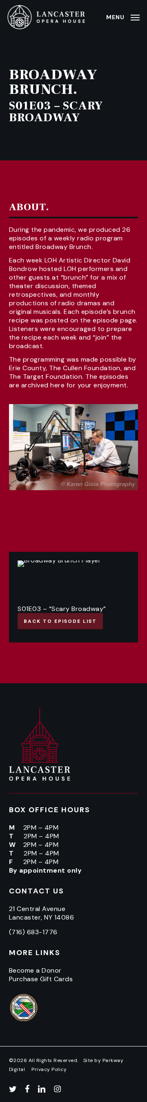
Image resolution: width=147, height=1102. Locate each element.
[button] (123, 17)
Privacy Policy (49, 1069)
